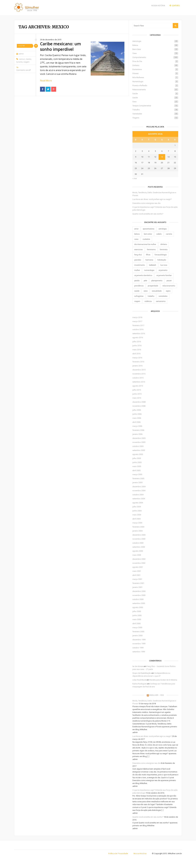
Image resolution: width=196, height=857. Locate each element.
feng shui (138, 255)
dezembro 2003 (138, 535)
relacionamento (168, 286)
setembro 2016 (138, 333)
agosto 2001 (137, 567)
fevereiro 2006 (138, 430)
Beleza (154, 45)
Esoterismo (154, 69)
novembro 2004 (138, 490)
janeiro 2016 (137, 366)
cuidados (146, 239)
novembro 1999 (138, 644)
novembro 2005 (138, 442)
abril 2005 (136, 470)
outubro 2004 (137, 495)
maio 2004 (136, 515)
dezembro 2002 (138, 559)
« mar (134, 178)
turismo (19, 62)
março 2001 (137, 579)
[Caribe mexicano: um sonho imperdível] (107, 59)
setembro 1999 (138, 652)
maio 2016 (136, 350)
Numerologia (154, 81)
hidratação (161, 260)
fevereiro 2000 (138, 631)
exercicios (138, 250)
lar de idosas (137, 666)
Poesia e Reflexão (154, 85)
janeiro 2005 (137, 482)
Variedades (154, 114)
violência (148, 301)
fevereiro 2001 (138, 583)
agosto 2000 (137, 607)
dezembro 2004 (138, 486)
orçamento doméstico (143, 275)
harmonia (149, 260)
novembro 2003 (138, 539)
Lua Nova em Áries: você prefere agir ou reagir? (152, 199)
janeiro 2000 (137, 635)
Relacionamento (154, 89)
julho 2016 (136, 341)
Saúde (154, 93)
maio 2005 (136, 466)
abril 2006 (136, 422)
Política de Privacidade (118, 853)
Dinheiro (154, 65)
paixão (136, 281)
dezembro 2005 (138, 438)
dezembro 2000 (138, 591)
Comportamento (154, 57)
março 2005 (137, 474)
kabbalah (152, 265)
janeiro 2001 (137, 587)
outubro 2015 (137, 378)
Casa (154, 53)
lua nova (163, 265)
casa (136, 239)
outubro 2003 (137, 543)
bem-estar (148, 234)
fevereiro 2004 (138, 527)
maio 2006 (136, 418)
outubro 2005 (137, 446)
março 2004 (137, 523)
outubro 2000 (137, 599)
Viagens (21, 46)
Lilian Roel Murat (139, 680)
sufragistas (138, 296)
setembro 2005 (138, 450)
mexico (28, 59)
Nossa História (158, 6)
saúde (136, 291)
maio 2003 (136, 555)
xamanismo (160, 301)
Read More (46, 80)
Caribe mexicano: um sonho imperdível (60, 46)
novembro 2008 (138, 406)
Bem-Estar (154, 49)
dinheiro (163, 244)
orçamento (163, 270)
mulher (137, 270)
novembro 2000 (138, 595)
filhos (148, 255)
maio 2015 (136, 398)
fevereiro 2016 (138, 362)
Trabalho (154, 110)
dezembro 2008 (138, 402)
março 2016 (137, 358)
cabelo (159, 234)
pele (145, 281)
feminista (163, 250)
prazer (169, 281)
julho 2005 (136, 458)
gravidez (137, 260)
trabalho (151, 296)
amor (136, 229)
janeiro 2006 (137, 434)
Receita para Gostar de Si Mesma (163, 680)
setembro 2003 (138, 547)
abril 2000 (136, 623)
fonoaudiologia (161, 255)
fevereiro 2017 (138, 325)
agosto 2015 (137, 386)
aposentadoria (148, 229)
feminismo (151, 250)
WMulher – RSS (156, 695)
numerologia (149, 270)
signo (168, 291)
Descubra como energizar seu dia (146, 203)
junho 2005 (136, 462)
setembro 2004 (138, 499)
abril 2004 (136, 519)
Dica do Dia (154, 61)
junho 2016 (136, 345)
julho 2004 (136, 507)
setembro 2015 (138, 382)
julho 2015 (136, 390)
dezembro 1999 (138, 640)
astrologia (163, 229)
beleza (137, 234)
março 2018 (137, 317)
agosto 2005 (137, 454)
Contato (176, 6)
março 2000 (137, 627)
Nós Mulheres (154, 77)
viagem (26, 62)
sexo (146, 291)
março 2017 (137, 321)
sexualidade (157, 291)
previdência (138, 286)
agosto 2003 (137, 551)
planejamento (156, 281)
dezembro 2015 (138, 370)
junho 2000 (136, 615)
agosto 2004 (137, 503)
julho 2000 (136, 611)
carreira (169, 234)
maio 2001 (136, 571)
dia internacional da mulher (145, 244)
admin (21, 54)
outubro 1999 (137, 648)
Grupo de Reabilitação (141, 673)
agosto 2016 (137, 337)
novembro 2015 (138, 374)
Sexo (154, 102)
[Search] (175, 25)
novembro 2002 (138, 563)
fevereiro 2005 (138, 478)
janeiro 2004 (137, 531)
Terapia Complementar (154, 106)
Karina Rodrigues (139, 684)
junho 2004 (136, 511)
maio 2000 (136, 619)
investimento (139, 265)
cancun (22, 59)
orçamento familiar (164, 275)
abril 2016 (136, 354)
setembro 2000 (138, 603)
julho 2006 (136, 410)
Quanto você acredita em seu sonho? (147, 214)
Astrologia (154, 41)
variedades (163, 296)
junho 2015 (136, 394)
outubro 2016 (137, 329)
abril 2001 (136, 575)
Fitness (154, 73)
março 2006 (137, 426)
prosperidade (153, 286)
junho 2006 (136, 414)
